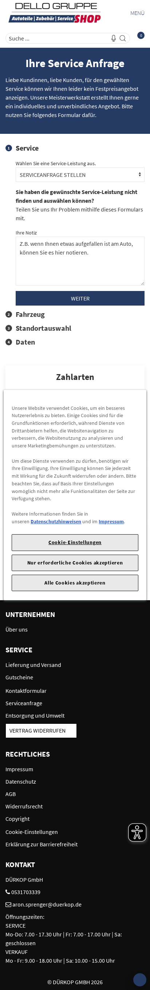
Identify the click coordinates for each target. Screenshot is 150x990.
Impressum (111, 521)
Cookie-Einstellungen (75, 542)
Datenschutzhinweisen (56, 521)
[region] (75, 495)
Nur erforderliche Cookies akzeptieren (75, 562)
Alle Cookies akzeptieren (75, 582)
